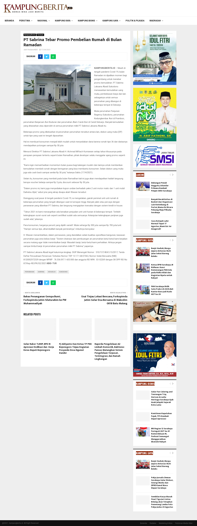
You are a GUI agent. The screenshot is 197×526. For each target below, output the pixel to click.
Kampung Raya (62, 21)
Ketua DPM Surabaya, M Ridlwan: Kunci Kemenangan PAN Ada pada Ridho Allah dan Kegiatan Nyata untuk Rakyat (162, 271)
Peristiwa (24, 21)
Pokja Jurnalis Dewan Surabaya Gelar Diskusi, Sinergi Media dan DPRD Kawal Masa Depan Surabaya (162, 483)
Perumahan (29, 272)
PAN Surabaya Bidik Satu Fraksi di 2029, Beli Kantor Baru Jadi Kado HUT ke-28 (162, 290)
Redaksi (153, 523)
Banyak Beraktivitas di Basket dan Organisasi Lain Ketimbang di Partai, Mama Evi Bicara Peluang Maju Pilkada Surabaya (162, 206)
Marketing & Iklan (165, 523)
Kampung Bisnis (86, 21)
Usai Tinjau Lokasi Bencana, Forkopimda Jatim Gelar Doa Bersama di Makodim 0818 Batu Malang (104, 300)
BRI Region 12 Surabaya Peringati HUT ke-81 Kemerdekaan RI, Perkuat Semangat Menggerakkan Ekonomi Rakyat (161, 435)
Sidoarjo (52, 272)
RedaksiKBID (33, 50)
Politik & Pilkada (135, 21)
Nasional (42, 21)
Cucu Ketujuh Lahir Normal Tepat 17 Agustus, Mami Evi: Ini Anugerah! (161, 225)
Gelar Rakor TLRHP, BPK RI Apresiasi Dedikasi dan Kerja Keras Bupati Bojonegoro (39, 347)
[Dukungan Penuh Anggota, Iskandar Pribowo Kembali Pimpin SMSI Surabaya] (143, 186)
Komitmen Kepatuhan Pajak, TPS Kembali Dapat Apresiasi (161, 416)
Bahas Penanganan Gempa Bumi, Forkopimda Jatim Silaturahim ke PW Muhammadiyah (45, 300)
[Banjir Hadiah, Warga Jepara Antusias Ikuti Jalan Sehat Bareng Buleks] (143, 251)
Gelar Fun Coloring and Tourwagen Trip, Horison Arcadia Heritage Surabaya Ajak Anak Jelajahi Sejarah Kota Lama (162, 398)
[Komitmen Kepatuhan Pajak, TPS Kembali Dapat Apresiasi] (143, 416)
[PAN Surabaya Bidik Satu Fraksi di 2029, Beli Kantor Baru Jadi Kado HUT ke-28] (143, 289)
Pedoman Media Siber (184, 523)
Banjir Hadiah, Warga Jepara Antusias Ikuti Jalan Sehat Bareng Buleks (161, 252)
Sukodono (63, 272)
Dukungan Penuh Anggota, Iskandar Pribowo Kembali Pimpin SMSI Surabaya (161, 186)
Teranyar (40, 35)
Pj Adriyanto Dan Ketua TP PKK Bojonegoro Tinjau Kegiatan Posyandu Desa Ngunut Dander (75, 348)
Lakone (140, 175)
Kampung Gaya (110, 21)
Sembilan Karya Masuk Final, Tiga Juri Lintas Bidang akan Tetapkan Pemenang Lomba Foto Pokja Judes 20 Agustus (162, 502)
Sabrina (41, 272)
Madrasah (155, 21)
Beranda (9, 21)
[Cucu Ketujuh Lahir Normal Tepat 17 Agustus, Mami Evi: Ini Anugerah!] (143, 224)
